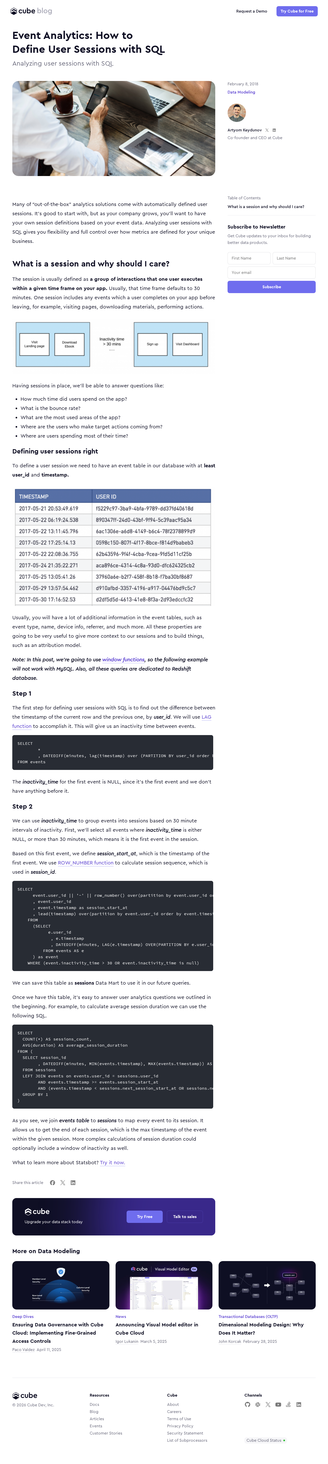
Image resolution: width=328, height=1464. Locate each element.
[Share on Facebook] (52, 1183)
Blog (94, 1412)
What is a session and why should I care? (266, 207)
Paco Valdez (23, 1350)
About (173, 1405)
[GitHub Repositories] (247, 1404)
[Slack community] (258, 1404)
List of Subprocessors (187, 1440)
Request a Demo (251, 11)
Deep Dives (23, 1317)
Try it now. (112, 1162)
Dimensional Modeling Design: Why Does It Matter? (261, 1329)
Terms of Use (179, 1419)
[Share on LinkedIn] (73, 1183)
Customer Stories (106, 1433)
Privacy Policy (180, 1426)
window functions (123, 659)
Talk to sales (185, 1217)
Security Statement (185, 1433)
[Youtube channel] (278, 1404)
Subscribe (271, 287)
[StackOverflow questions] (288, 1404)
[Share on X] (63, 1183)
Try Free (144, 1217)
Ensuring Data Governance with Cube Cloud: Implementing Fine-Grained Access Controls (57, 1333)
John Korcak (230, 1341)
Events (96, 1426)
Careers (174, 1412)
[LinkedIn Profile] (299, 1404)
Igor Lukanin (127, 1341)
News (121, 1317)
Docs (94, 1405)
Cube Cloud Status (264, 1440)
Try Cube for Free (297, 11)
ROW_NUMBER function (86, 862)
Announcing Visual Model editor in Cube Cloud (157, 1329)
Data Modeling (241, 92)
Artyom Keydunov (245, 130)
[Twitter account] (268, 1404)
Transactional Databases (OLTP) (248, 1317)
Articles (97, 1419)
